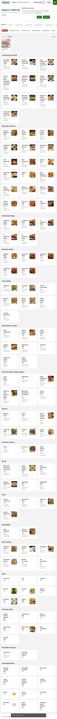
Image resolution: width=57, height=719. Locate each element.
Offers (10, 36)
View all (53, 36)
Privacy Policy (39, 13)
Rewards (5, 36)
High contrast (5, 716)
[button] (10, 64)
